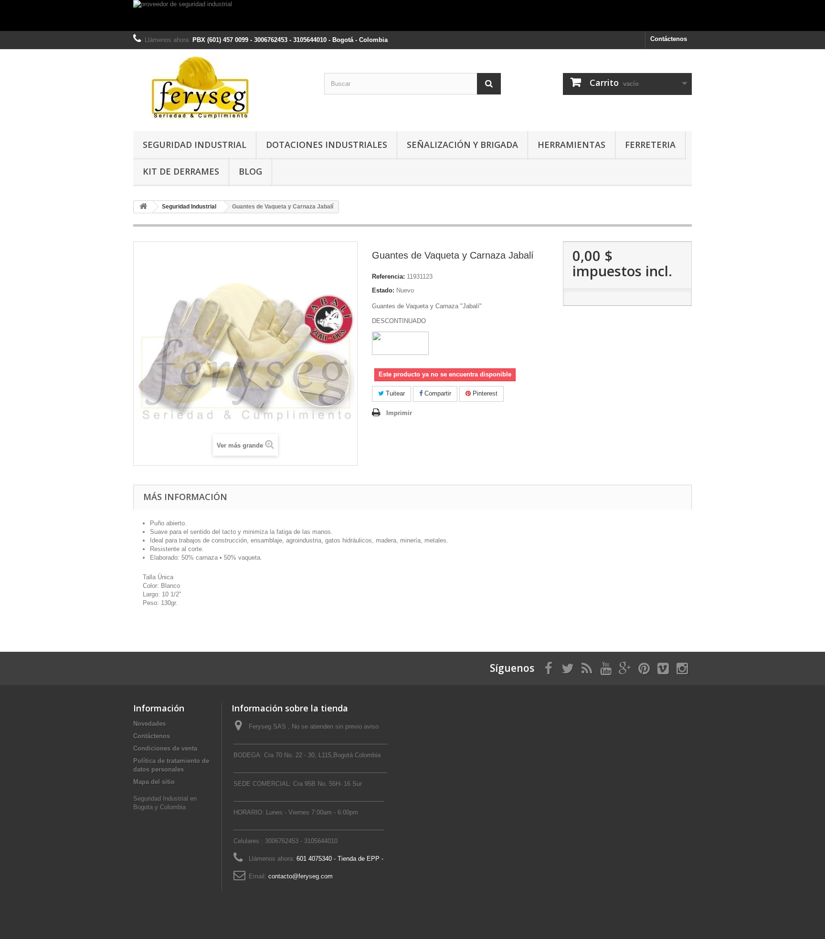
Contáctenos (668, 38)
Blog (250, 171)
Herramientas (571, 144)
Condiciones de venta (165, 748)
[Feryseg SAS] (221, 87)
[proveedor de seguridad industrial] (412, 15)
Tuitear (394, 393)
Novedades (149, 723)
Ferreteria (650, 144)
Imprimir (399, 413)
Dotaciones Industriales (326, 144)
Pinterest (484, 393)
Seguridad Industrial (194, 144)
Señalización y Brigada (462, 144)
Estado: (383, 290)
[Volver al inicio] (143, 207)
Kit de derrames (181, 171)
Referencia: (388, 276)
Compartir (437, 393)
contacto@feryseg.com (300, 876)
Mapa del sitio (154, 781)
